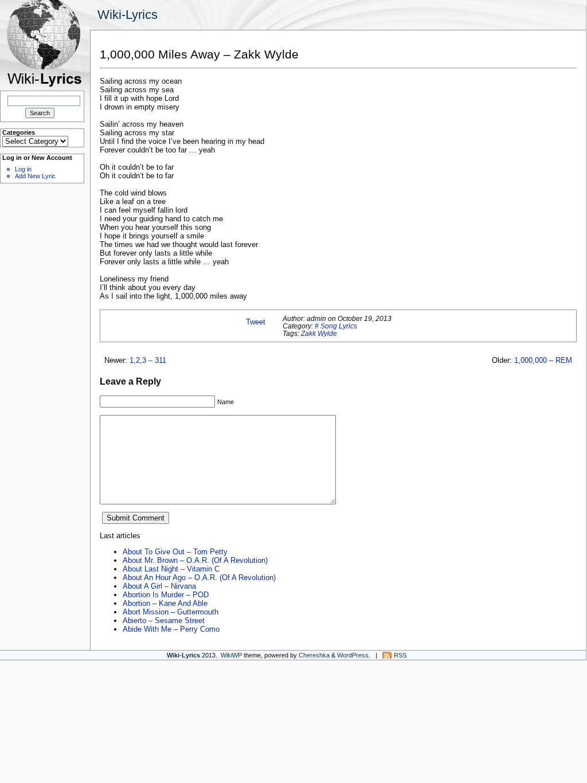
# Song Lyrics (336, 326)
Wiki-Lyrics (127, 14)
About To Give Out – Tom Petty (175, 551)
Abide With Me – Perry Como (171, 629)
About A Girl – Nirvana (159, 586)
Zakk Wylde (319, 333)
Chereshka (314, 655)
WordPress (353, 655)
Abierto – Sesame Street (164, 620)
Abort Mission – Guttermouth (170, 612)
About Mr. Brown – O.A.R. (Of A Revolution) (195, 560)
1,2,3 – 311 (148, 360)
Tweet (255, 322)
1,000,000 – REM (543, 360)
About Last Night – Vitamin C (171, 569)
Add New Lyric (35, 176)
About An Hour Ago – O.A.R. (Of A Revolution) (199, 577)
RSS (400, 655)
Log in (23, 169)
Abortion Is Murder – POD (166, 594)
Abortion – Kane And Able (165, 603)
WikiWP (231, 655)
